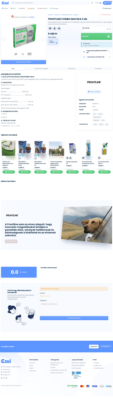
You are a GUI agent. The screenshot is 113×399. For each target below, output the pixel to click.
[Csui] (6, 361)
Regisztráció (98, 365)
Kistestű (100, 114)
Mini (95, 114)
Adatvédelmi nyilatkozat (79, 363)
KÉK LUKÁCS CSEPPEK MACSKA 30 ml (23, 163)
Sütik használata (76, 368)
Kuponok (52, 367)
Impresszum (32, 371)
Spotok (76, 15)
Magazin (32, 8)
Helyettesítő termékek (23, 62)
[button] (96, 52)
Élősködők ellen (67, 15)
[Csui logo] (5, 2)
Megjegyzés (43, 300)
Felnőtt (101, 124)
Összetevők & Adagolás (41, 68)
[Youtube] (6, 378)
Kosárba (85, 36)
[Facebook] (2, 378)
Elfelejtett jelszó (99, 368)
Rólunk (31, 365)
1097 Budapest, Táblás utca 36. (11, 367)
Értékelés (42, 293)
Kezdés (31, 17)
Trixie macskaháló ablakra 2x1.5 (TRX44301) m (56, 163)
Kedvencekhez (106, 15)
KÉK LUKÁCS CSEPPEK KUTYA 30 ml (40, 163)
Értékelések (98, 68)
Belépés (96, 363)
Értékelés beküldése (74, 318)
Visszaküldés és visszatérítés (58, 370)
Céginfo (31, 368)
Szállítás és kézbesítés (56, 373)
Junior (95, 124)
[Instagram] (4, 378)
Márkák (23, 8)
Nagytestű (96, 120)
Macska (57, 15)
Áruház (50, 15)
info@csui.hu (6, 369)
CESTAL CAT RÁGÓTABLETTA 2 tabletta (7, 163)
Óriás (103, 120)
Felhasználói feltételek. (78, 365)
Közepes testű (97, 117)
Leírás (13, 68)
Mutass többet (11, 241)
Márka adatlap (95, 92)
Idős (107, 124)
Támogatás (105, 346)
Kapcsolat (93, 346)
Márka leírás (71, 68)
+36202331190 (6, 372)
